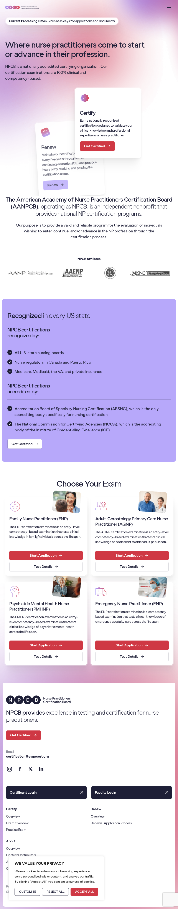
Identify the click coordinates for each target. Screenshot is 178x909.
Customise (27, 892)
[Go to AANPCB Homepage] (38, 699)
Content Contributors (21, 855)
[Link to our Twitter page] (30, 769)
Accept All (84, 892)
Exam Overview (17, 823)
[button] (24, 444)
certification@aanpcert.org (27, 756)
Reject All (55, 892)
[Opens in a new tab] (30, 273)
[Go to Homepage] (22, 7)
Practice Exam (16, 830)
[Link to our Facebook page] (19, 769)
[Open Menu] (170, 7)
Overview (13, 816)
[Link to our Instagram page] (9, 769)
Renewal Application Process (111, 823)
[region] (56, 878)
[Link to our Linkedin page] (41, 769)
